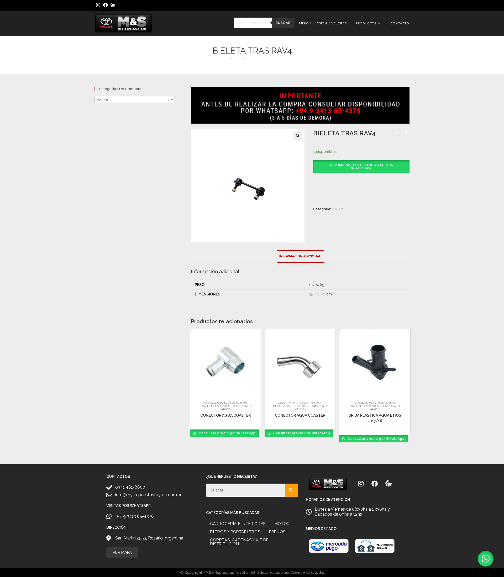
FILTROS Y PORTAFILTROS (235, 532)
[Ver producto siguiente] (406, 132)
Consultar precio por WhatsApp (227, 433)
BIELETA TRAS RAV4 (263, 59)
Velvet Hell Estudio (307, 572)
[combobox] (134, 99)
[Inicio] (227, 59)
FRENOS (277, 532)
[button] (297, 135)
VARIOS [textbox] (133, 100)
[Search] (291, 490)
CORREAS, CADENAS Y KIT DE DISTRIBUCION (239, 542)
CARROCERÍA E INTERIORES (238, 523)
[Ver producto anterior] (396, 132)
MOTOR (282, 523)
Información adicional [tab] (300, 256)
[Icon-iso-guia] (388, 483)
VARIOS (338, 209)
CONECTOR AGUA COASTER (225, 415)
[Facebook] (374, 483)
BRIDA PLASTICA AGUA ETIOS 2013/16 (374, 418)
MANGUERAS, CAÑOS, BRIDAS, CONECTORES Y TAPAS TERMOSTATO (225, 404)
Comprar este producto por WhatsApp (364, 166)
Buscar (283, 23)
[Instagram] (360, 483)
